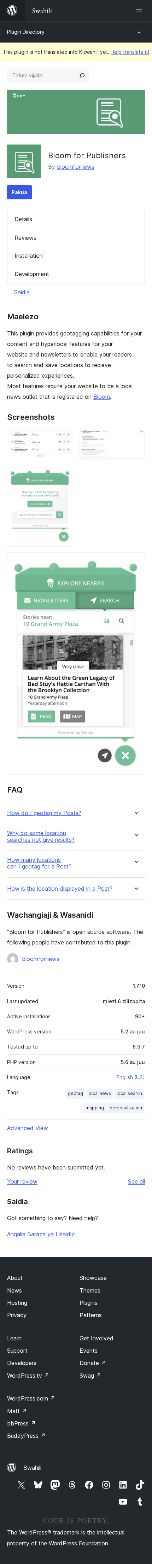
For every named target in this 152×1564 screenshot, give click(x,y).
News (14, 1290)
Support (17, 1350)
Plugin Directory (26, 32)
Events (89, 1350)
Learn (14, 1338)
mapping (95, 1107)
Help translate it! (130, 52)
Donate (93, 1362)
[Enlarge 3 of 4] (63, 474)
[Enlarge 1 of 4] (63, 438)
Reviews (25, 237)
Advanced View (27, 1128)
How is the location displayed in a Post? (59, 888)
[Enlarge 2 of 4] (135, 438)
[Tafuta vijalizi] (82, 76)
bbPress (21, 1423)
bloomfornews (75, 166)
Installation (28, 255)
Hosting (17, 1302)
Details (23, 219)
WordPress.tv (28, 1375)
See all (136, 1181)
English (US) (131, 1077)
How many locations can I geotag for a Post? (39, 863)
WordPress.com (31, 1398)
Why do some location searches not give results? (41, 836)
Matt (17, 1411)
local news (100, 1093)
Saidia (22, 292)
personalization (126, 1107)
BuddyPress (26, 1435)
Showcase (93, 1277)
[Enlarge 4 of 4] (135, 561)
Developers (21, 1362)
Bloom (101, 396)
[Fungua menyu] (140, 10)
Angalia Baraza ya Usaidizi (41, 1234)
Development (31, 273)
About (15, 1277)
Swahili (32, 1467)
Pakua (19, 192)
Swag (90, 1375)
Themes (90, 1290)
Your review (22, 1181)
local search (129, 1093)
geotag (75, 1093)
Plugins (89, 1302)
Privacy (17, 1315)
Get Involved (96, 1338)
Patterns (91, 1315)
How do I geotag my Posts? (44, 813)
